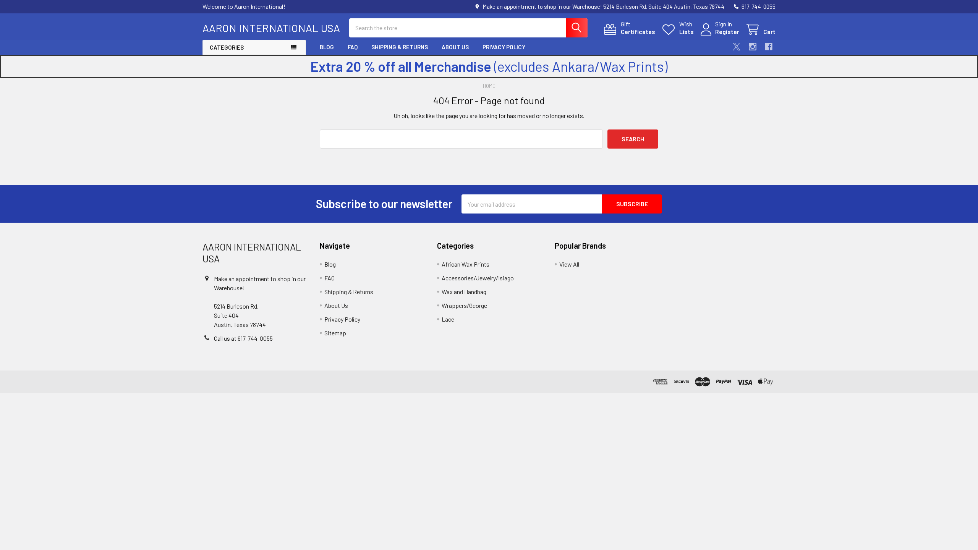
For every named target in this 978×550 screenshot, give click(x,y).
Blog (327, 47)
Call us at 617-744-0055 (243, 338)
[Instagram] (752, 46)
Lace (448, 319)
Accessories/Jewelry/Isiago (478, 277)
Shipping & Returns (399, 47)
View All (569, 264)
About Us (455, 47)
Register (727, 31)
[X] (736, 46)
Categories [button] (227, 47)
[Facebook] (769, 46)
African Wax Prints (465, 264)
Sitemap (335, 332)
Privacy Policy (504, 47)
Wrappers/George (464, 305)
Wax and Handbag (464, 291)
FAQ (353, 47)
